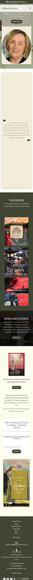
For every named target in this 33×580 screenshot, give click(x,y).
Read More (16, 21)
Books (16, 531)
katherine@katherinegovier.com (16, 545)
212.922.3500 (15, 563)
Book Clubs (16, 528)
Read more (16, 387)
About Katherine (17, 526)
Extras (16, 533)
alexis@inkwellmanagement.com (16, 568)
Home (16, 524)
